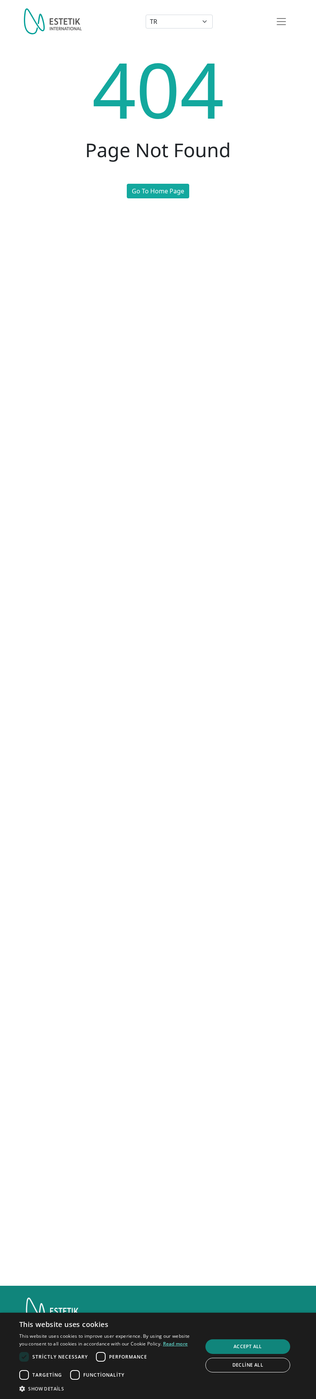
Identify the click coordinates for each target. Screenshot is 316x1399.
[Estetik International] (53, 21)
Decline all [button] (247, 1365)
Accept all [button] (248, 1346)
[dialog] (158, 1356)
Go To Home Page (158, 191)
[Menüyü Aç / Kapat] (281, 21)
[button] (108, 1388)
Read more (175, 1343)
